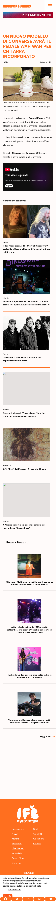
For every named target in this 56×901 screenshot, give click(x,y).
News (15, 834)
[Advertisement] (28, 769)
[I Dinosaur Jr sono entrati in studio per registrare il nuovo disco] (26, 333)
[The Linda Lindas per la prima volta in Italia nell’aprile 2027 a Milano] (29, 659)
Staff (36, 829)
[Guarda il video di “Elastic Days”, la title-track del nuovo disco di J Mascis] (26, 389)
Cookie (37, 844)
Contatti (38, 834)
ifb (6, 62)
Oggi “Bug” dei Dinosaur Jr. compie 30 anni (24, 469)
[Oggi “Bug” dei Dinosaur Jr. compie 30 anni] (26, 444)
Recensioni (18, 829)
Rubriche (17, 844)
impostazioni (14, 890)
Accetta (7, 896)
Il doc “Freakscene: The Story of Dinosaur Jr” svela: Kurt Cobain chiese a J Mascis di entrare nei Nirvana (26, 249)
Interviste (17, 853)
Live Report (18, 848)
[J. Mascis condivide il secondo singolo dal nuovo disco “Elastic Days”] (26, 500)
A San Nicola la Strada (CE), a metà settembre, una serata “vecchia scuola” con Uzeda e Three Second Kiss (29, 629)
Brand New (18, 858)
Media (15, 839)
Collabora (38, 839)
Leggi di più (45, 737)
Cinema (16, 863)
